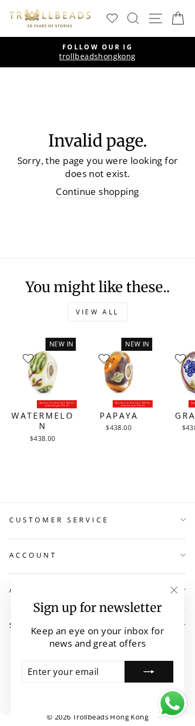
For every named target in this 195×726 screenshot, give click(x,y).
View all (97, 312)
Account (33, 555)
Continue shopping (97, 191)
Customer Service (59, 520)
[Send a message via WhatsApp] (172, 703)
